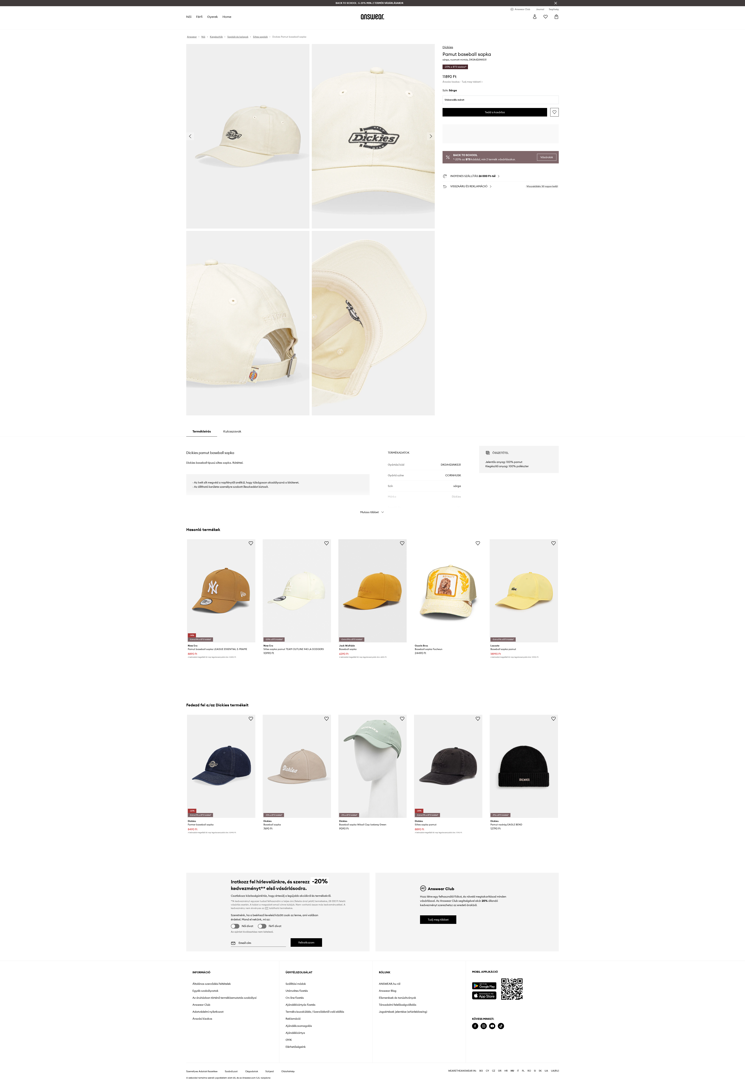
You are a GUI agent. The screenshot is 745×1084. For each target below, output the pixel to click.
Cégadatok (251, 1071)
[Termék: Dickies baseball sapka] (297, 766)
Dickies (448, 47)
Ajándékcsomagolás (299, 1026)
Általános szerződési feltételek (211, 984)
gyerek (212, 17)
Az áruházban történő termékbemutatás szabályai (224, 997)
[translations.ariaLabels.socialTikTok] (501, 1026)
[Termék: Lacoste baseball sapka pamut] (524, 590)
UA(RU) (555, 1070)
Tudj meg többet (438, 919)
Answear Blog (387, 991)
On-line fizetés (295, 997)
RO (529, 1070)
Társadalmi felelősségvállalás (397, 1004)
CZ (493, 1070)
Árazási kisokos (202, 1018)
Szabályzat (231, 1071)
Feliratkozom (306, 942)
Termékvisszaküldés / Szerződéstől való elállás (315, 1011)
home (227, 17)
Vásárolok (546, 157)
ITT (266, 908)
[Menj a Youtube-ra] (492, 1026)
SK (540, 1070)
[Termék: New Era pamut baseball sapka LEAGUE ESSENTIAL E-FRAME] (221, 590)
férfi (199, 17)
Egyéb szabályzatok (205, 991)
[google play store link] (484, 985)
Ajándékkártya (295, 1033)
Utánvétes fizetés (297, 991)
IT (518, 1070)
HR (506, 1070)
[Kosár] (556, 16)
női (188, 17)
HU (512, 1070)
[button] (247, 136)
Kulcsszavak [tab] (232, 431)
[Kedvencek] (545, 16)
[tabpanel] (372, 476)
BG (481, 1070)
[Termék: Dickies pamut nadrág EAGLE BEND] (524, 766)
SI (535, 1070)
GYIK (289, 1040)
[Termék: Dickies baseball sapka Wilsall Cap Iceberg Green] (372, 766)
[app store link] (484, 995)
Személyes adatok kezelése (201, 1071)
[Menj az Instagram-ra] (484, 1026)
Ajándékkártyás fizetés (300, 1004)
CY (487, 1070)
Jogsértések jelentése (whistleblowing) (403, 1011)
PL (523, 1070)
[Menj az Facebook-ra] (475, 1026)
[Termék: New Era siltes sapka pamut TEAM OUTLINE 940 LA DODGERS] (297, 590)
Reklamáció (293, 1018)
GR (500, 1070)
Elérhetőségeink (296, 1047)
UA (546, 1070)
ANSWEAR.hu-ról (389, 984)
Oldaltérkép (288, 1071)
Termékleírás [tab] (201, 431)
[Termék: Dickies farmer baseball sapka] (221, 766)
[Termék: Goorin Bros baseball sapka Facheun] (448, 590)
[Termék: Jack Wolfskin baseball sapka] (372, 590)
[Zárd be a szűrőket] (556, 3)
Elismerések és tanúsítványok (397, 997)
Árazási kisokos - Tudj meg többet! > (463, 81)
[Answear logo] (372, 16)
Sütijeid (269, 1071)
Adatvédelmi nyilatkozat (208, 1011)
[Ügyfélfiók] (534, 16)
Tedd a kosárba (495, 112)
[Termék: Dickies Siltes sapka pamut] (448, 766)
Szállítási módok (296, 984)
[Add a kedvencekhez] (554, 112)
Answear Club (201, 1004)
